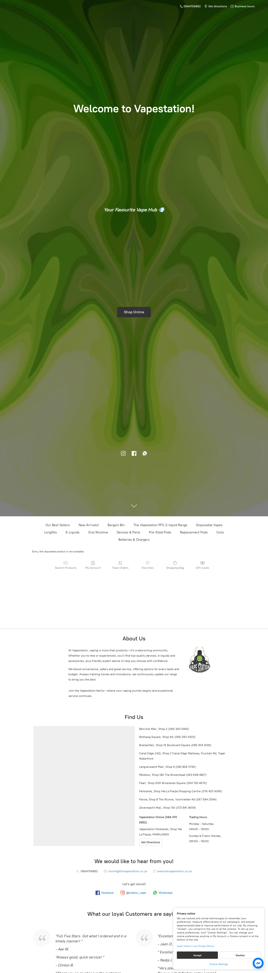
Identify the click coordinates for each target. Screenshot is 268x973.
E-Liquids (72, 532)
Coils (220, 532)
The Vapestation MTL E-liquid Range (160, 525)
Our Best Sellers (58, 525)
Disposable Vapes (209, 525)
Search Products (66, 568)
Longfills (50, 532)
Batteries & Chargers (134, 540)
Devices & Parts (128, 532)
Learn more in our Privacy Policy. (196, 946)
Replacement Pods (194, 532)
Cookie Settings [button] (218, 964)
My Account (93, 568)
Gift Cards (202, 568)
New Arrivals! (89, 525)
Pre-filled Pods (160, 532)
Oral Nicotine (98, 532)
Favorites (148, 568)
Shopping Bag (175, 568)
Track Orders (120, 568)
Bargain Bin (116, 525)
